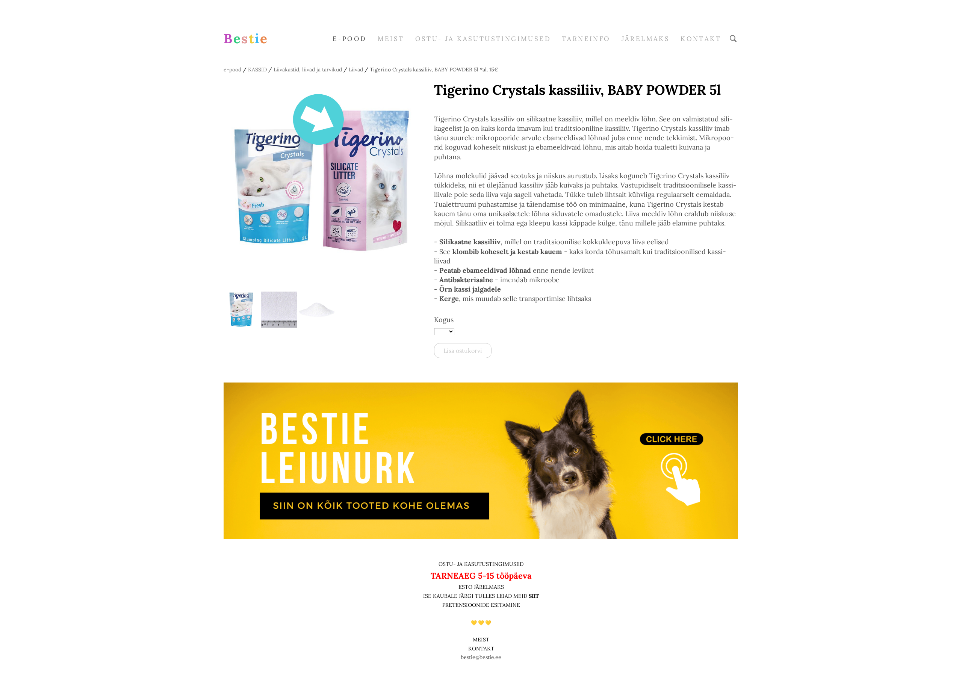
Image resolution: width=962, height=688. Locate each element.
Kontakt (701, 39)
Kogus (444, 319)
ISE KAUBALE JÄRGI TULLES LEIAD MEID (476, 596)
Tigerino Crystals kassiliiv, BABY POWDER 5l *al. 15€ (434, 69)
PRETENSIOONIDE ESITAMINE (481, 605)
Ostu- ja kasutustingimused (483, 39)
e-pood (349, 39)
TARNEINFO (586, 39)
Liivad (356, 69)
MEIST (391, 39)
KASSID (257, 69)
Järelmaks (646, 39)
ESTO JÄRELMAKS (481, 587)
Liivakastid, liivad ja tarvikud (308, 69)
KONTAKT (481, 648)
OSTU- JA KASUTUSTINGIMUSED (481, 564)
